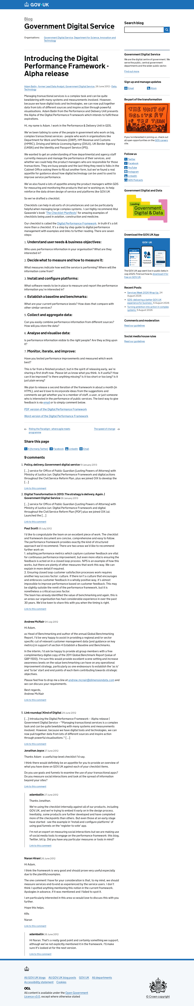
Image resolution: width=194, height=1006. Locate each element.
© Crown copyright (158, 996)
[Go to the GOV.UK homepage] (36, 4)
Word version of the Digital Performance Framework (56, 416)
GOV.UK (84, 977)
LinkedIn (73, 448)
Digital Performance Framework (77, 223)
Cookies (61, 982)
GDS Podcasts (135, 180)
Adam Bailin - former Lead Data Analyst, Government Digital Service (59, 86)
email (46, 402)
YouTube (132, 167)
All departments (102, 977)
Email (86, 448)
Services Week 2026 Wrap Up (142, 292)
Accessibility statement (39, 982)
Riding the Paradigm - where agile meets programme (49, 430)
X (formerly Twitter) (38, 448)
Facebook (58, 448)
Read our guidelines (134, 325)
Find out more (131, 71)
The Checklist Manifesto (61, 213)
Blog (28, 18)
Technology (30, 89)
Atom (154, 88)
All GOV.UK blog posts (62, 977)
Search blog (134, 23)
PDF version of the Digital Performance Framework (55, 409)
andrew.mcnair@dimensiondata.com (91, 680)
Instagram (133, 171)
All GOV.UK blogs (35, 977)
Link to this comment (35, 488)
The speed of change (104, 428)
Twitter (131, 159)
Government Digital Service (69, 26)
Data (113, 86)
